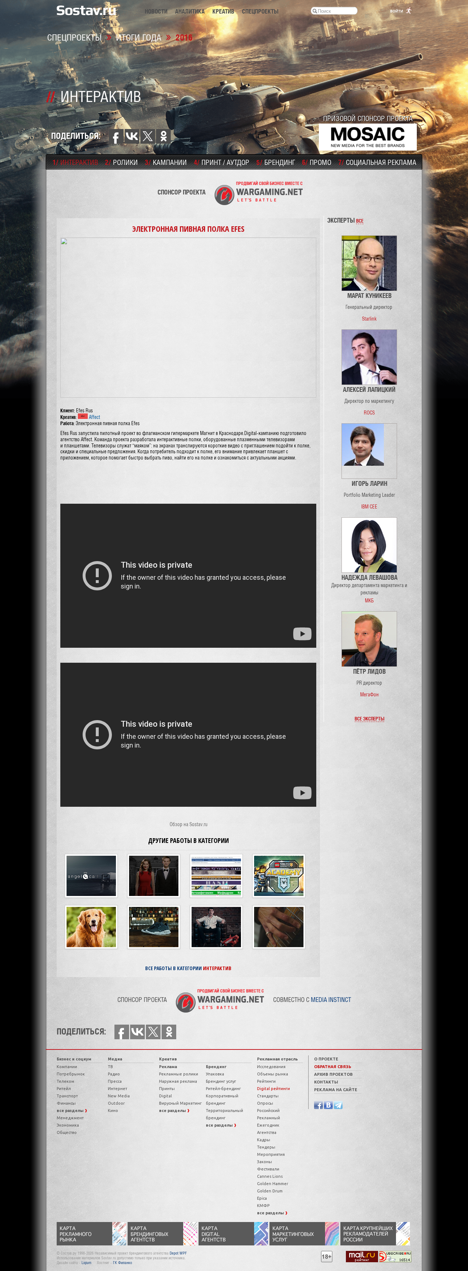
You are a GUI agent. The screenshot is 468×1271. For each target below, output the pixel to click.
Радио (114, 1074)
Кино (113, 1110)
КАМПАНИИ (166, 162)
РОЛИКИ (121, 162)
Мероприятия (271, 1154)
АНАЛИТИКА (190, 11)
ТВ (110, 1066)
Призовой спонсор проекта (368, 118)
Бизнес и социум (74, 1059)
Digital (165, 1096)
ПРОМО (316, 162)
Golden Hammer (272, 1183)
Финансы (66, 1103)
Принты (167, 1088)
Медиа (115, 1059)
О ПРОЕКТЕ (326, 1059)
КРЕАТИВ (223, 11)
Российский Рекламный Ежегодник (268, 1117)
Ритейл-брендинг (223, 1088)
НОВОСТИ (156, 11)
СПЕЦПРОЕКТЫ (260, 11)
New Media (119, 1096)
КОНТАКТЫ (326, 1082)
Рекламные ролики (178, 1074)
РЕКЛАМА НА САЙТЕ (335, 1089)
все (359, 220)
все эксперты (369, 718)
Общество (67, 1132)
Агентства (266, 1132)
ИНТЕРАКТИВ (75, 162)
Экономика (68, 1125)
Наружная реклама (178, 1081)
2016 (184, 37)
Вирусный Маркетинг (180, 1103)
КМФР (263, 1205)
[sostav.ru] (86, 10)
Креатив (168, 1059)
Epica (262, 1198)
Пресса (115, 1081)
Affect (94, 417)
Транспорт (67, 1096)
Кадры (263, 1140)
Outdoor (116, 1103)
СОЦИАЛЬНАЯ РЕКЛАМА (377, 162)
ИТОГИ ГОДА (138, 37)
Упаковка (215, 1074)
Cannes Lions (270, 1176)
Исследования (271, 1066)
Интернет (117, 1088)
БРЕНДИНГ (275, 162)
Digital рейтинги (273, 1088)
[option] (369, 278)
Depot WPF (178, 1253)
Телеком (65, 1081)
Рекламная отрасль (277, 1059)
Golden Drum (270, 1191)
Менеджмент (70, 1118)
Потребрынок (71, 1074)
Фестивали (268, 1169)
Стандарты (268, 1096)
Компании (67, 1066)
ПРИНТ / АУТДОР (221, 162)
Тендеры (266, 1147)
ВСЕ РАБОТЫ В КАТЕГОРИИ (188, 968)
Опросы (265, 1103)
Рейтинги (266, 1081)
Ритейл (64, 1088)
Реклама (168, 1066)
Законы (264, 1162)
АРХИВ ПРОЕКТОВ (333, 1074)
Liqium (86, 1262)
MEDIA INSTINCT (331, 999)
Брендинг (216, 1066)
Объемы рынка (272, 1074)
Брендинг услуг (221, 1081)
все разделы (70, 1110)
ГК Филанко (122, 1262)
